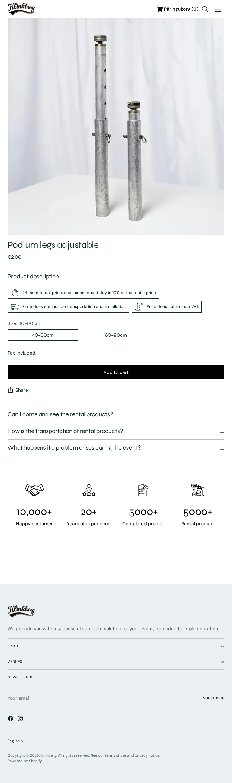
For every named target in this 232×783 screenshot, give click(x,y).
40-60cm (43, 335)
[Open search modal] (205, 9)
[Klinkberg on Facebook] (11, 719)
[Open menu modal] (218, 9)
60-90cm (116, 335)
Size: (24, 323)
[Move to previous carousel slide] (205, 563)
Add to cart (116, 372)
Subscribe (213, 698)
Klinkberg (48, 755)
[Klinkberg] (21, 9)
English (14, 741)
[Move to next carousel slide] (219, 562)
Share (21, 390)
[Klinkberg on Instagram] (20, 719)
